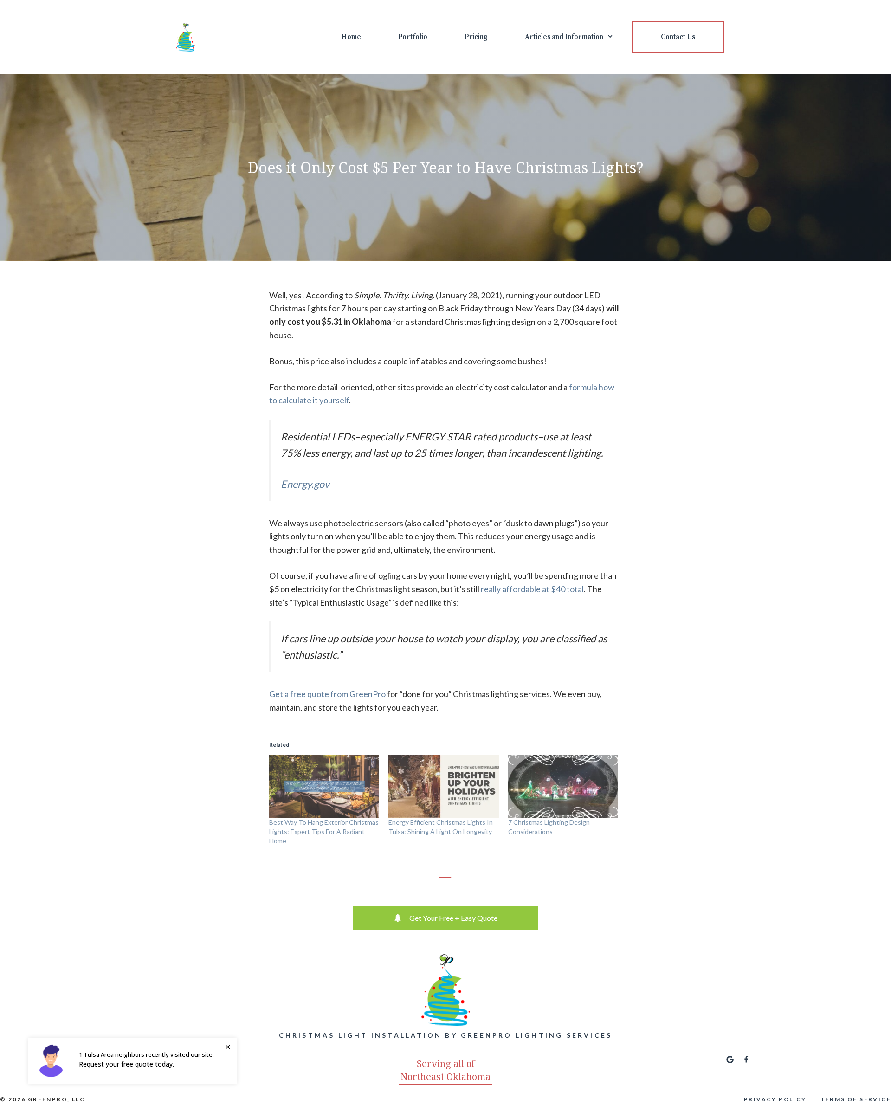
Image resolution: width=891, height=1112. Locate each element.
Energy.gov (305, 484)
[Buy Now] (132, 1061)
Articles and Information (564, 36)
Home (351, 36)
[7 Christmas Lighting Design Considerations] (563, 786)
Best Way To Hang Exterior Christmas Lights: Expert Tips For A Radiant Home (324, 831)
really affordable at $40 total (532, 589)
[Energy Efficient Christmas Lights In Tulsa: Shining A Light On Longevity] (443, 786)
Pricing (476, 36)
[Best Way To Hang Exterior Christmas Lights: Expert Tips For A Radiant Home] (324, 786)
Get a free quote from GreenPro (327, 694)
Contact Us (678, 36)
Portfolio (412, 36)
